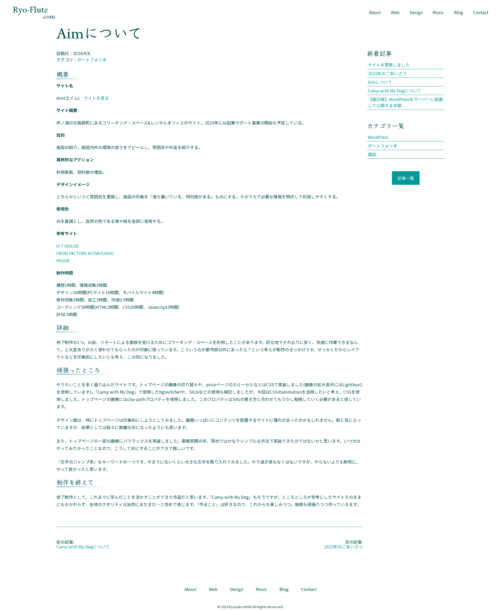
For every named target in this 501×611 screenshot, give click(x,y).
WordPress (378, 137)
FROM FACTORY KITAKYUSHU (85, 253)
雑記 (372, 154)
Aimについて (380, 82)
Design (416, 12)
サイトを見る (96, 98)
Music (438, 12)
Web (395, 12)
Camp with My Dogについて (83, 546)
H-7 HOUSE (67, 246)
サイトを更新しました (389, 65)
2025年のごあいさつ (343, 546)
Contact (480, 12)
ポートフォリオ (91, 59)
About (375, 12)
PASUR (62, 260)
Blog (458, 12)
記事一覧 (405, 178)
